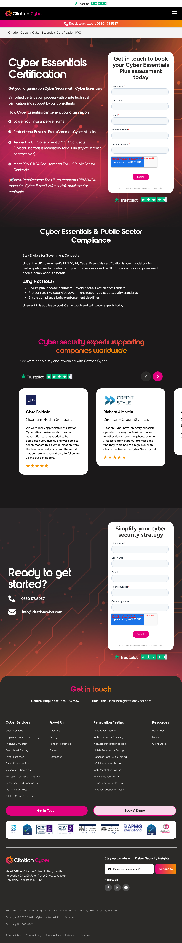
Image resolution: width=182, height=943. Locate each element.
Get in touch (46, 810)
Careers (54, 750)
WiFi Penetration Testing (107, 776)
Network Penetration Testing (110, 743)
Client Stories (160, 743)
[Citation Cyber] (27, 860)
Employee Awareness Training (22, 737)
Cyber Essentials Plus (18, 763)
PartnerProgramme (60, 743)
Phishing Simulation (17, 743)
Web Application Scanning (108, 737)
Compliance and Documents (22, 783)
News (155, 737)
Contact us (56, 756)
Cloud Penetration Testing (108, 783)
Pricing (53, 737)
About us (55, 730)
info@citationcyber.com (42, 612)
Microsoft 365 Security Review (23, 776)
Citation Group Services (19, 796)
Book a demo (134, 810)
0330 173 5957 (107, 24)
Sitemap (85, 935)
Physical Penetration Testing (109, 789)
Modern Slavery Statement (61, 935)
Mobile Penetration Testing (109, 750)
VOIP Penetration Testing (108, 763)
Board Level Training (17, 750)
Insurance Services (16, 789)
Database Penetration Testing (110, 756)
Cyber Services (14, 730)
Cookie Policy (33, 935)
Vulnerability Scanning (18, 770)
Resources (158, 730)
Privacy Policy (13, 935)
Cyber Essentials (15, 756)
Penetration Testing (105, 730)
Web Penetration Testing (107, 770)
